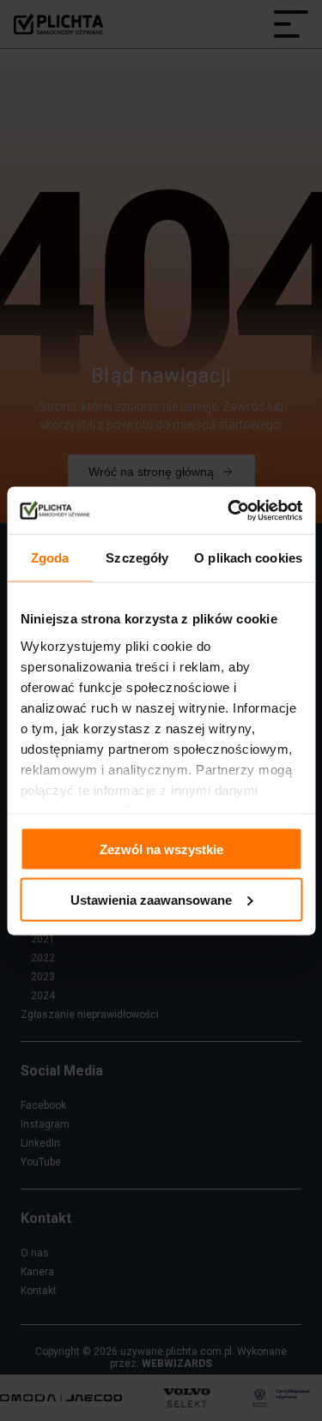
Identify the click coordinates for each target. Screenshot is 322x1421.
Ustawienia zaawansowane (151, 899)
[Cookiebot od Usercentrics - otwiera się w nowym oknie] (229, 510)
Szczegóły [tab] (137, 558)
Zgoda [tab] (50, 558)
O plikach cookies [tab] (248, 558)
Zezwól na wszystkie (161, 849)
